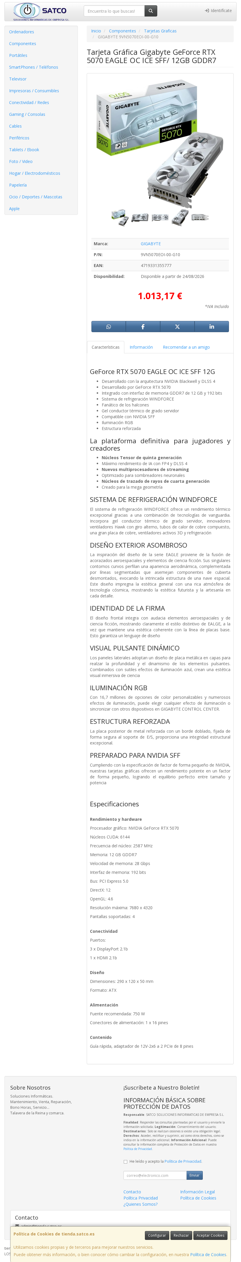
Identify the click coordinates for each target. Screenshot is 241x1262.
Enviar (195, 1175)
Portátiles (18, 55)
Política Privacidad (140, 1198)
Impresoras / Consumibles (34, 90)
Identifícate (221, 10)
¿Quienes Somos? (140, 1204)
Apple (14, 208)
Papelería (18, 185)
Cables (15, 126)
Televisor (17, 79)
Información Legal (197, 1192)
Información (141, 347)
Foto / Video (21, 161)
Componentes (22, 43)
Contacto (132, 1192)
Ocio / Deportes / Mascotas (35, 197)
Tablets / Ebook (24, 149)
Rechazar (181, 1235)
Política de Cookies (208, 1254)
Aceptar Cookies (210, 1235)
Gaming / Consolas (27, 114)
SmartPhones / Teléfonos (33, 67)
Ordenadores (21, 31)
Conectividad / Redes (29, 102)
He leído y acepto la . (166, 1161)
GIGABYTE (151, 243)
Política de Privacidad (137, 1149)
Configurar (157, 1235)
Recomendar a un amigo (186, 347)
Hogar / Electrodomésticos (34, 173)
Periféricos (19, 138)
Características (106, 347)
